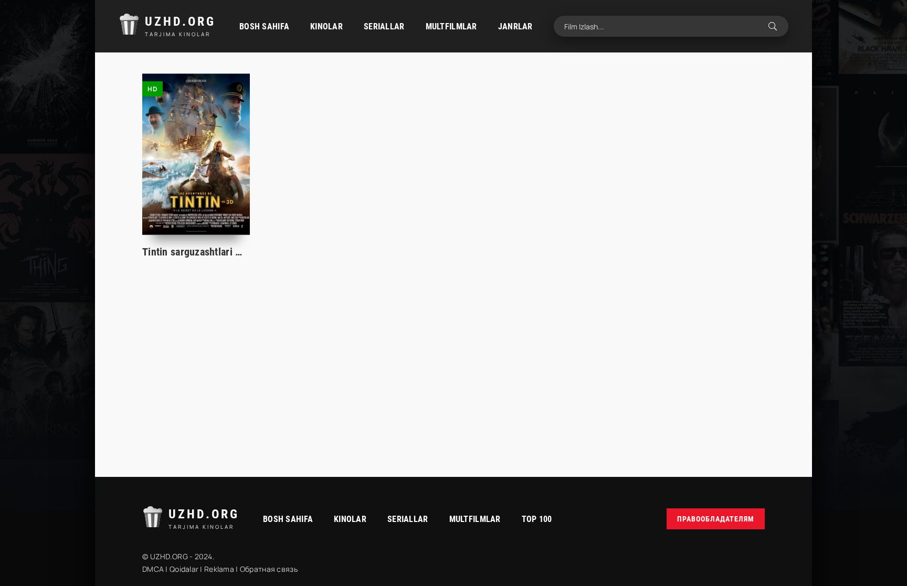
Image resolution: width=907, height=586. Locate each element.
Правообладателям (715, 519)
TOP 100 (537, 519)
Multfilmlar (451, 26)
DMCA (153, 569)
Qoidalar (184, 569)
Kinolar (326, 26)
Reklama (219, 569)
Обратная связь (269, 569)
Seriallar (384, 26)
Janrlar (515, 26)
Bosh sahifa (264, 26)
